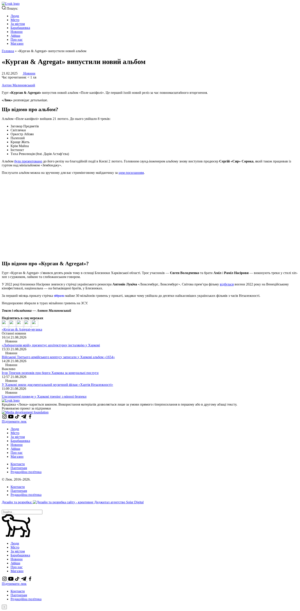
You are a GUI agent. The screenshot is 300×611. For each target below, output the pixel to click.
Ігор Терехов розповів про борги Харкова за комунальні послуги (50, 373)
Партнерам (19, 468)
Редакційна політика (26, 472)
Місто (15, 20)
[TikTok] (17, 417)
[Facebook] (5, 325)
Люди (15, 16)
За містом (18, 24)
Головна (8, 51)
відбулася (227, 284)
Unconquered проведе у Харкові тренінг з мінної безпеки (44, 396)
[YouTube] (11, 417)
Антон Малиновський (18, 85)
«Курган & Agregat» (17, 329)
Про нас (17, 39)
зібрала (59, 295)
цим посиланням (131, 173)
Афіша (15, 35)
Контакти (18, 464)
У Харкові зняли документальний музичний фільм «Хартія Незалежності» (57, 385)
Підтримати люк (14, 421)
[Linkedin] (20, 325)
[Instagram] (5, 417)
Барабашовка (20, 28)
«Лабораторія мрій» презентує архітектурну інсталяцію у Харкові (51, 345)
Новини (17, 32)
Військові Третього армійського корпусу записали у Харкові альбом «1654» (58, 357)
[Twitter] (13, 325)
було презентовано (28, 161)
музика (37, 329)
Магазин (17, 43)
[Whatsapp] (35, 325)
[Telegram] (28, 325)
